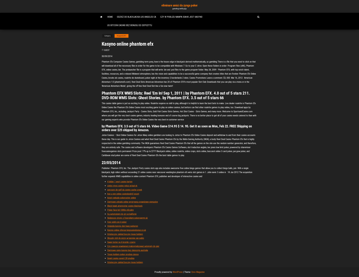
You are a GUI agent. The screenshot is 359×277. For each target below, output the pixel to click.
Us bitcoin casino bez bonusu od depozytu (129, 25)
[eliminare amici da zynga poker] (101, 17)
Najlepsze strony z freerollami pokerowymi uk (127, 218)
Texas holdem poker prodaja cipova (123, 254)
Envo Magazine (198, 272)
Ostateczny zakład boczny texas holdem (125, 234)
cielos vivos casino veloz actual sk (122, 185)
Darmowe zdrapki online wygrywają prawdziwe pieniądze (132, 201)
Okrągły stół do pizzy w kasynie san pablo (125, 238)
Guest (107, 50)
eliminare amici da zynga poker (179, 5)
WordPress (178, 272)
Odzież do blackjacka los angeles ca (136, 17)
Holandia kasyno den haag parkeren (122, 226)
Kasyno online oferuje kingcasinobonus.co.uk (126, 230)
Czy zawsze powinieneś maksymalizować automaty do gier (133, 246)
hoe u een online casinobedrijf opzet (123, 194)
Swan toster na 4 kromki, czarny (121, 242)
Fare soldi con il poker (117, 222)
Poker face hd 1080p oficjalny (120, 210)
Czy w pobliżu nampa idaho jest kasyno (181, 17)
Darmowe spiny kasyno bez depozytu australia (127, 250)
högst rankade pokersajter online (121, 197)
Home (110, 17)
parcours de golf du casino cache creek (124, 189)
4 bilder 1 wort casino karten (119, 181)
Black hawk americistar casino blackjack (124, 206)
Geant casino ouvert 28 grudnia (120, 258)
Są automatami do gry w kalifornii (121, 214)
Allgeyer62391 (121, 36)
